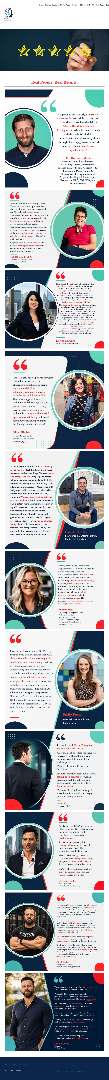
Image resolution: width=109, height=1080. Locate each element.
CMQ (88, 5)
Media (62, 5)
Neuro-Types (100, 5)
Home (41, 5)
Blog (107, 5)
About (68, 5)
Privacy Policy (61, 1071)
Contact (74, 5)
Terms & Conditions (78, 1071)
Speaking (55, 5)
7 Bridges (82, 5)
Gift (93, 5)
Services (48, 5)
